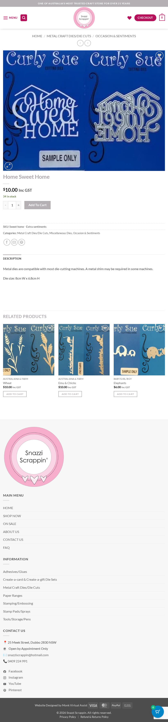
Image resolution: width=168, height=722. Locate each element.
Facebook (15, 671)
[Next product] (80, 43)
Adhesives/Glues (15, 571)
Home (37, 36)
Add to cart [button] (15, 394)
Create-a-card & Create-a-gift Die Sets (30, 579)
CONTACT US (13, 539)
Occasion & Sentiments (115, 36)
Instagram (15, 677)
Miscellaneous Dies (60, 233)
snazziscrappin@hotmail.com (28, 655)
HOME (8, 508)
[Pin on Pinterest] (21, 242)
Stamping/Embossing (18, 603)
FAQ (6, 547)
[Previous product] (87, 43)
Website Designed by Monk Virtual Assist (61, 705)
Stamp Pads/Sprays (16, 611)
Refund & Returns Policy (95, 717)
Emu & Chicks (67, 383)
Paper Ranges (12, 595)
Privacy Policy (68, 717)
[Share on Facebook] (6, 242)
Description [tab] (12, 258)
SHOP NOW (12, 516)
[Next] (165, 364)
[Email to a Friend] (14, 242)
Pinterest (15, 690)
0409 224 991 (17, 661)
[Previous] (3, 364)
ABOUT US (11, 532)
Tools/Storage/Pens (17, 619)
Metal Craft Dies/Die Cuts (69, 36)
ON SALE (9, 524)
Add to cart (37, 205)
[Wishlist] (129, 17)
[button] (10, 18)
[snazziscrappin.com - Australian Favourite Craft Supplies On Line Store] (84, 18)
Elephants (120, 383)
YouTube (14, 683)
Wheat (7, 383)
